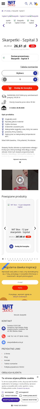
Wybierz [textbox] (20, 73)
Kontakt (7, 360)
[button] (30, 3)
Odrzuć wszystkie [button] (29, 400)
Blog (6, 357)
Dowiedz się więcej (23, 388)
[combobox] (20, 73)
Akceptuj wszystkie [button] (10, 400)
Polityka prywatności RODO (14, 367)
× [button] (37, 377)
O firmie (7, 354)
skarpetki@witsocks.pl (15, 342)
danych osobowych (20, 297)
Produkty (8, 11)
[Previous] (5, 228)
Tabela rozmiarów (29, 66)
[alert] (20, 392)
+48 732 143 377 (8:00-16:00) (17, 336)
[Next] (34, 228)
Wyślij (20, 288)
